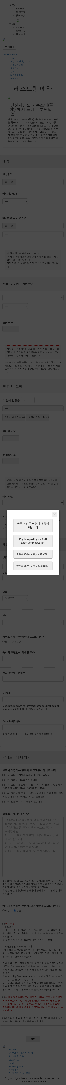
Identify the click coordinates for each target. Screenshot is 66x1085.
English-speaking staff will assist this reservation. (33, 541)
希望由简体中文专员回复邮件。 (33, 565)
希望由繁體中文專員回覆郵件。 (33, 554)
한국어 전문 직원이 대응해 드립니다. (33, 525)
